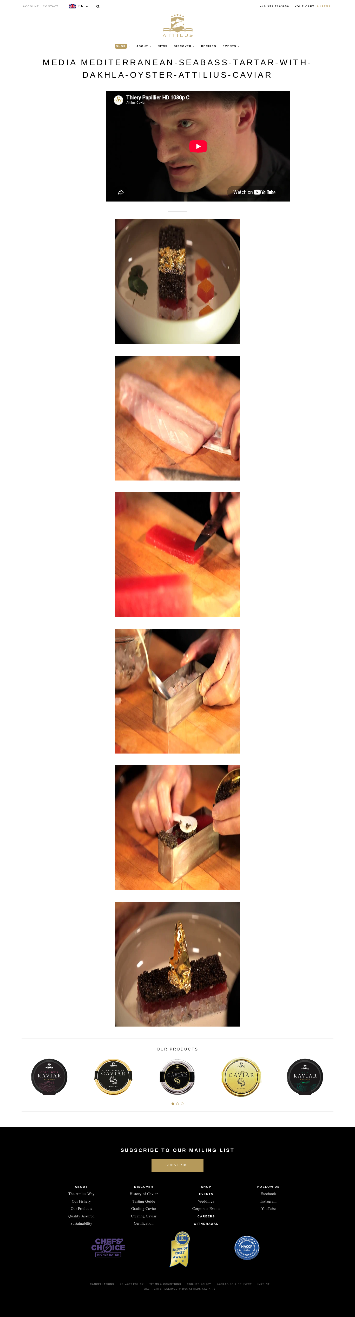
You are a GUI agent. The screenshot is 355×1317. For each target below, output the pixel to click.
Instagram (268, 1201)
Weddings (206, 1201)
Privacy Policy (132, 1284)
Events (206, 1194)
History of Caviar (144, 1193)
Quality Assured (81, 1215)
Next (327, 1075)
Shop (206, 1186)
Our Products (81, 1208)
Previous (27, 1075)
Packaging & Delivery (234, 1284)
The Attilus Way (81, 1193)
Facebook (268, 1193)
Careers (206, 1216)
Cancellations (102, 1284)
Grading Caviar (143, 1208)
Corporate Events (206, 1208)
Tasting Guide (144, 1201)
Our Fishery (81, 1201)
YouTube (268, 1208)
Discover (143, 1186)
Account (31, 6)
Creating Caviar (143, 1215)
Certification (144, 1223)
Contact (51, 6)
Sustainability (81, 1223)
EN (81, 6)
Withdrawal (206, 1223)
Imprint (263, 1284)
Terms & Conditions (165, 1284)
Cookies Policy (199, 1284)
